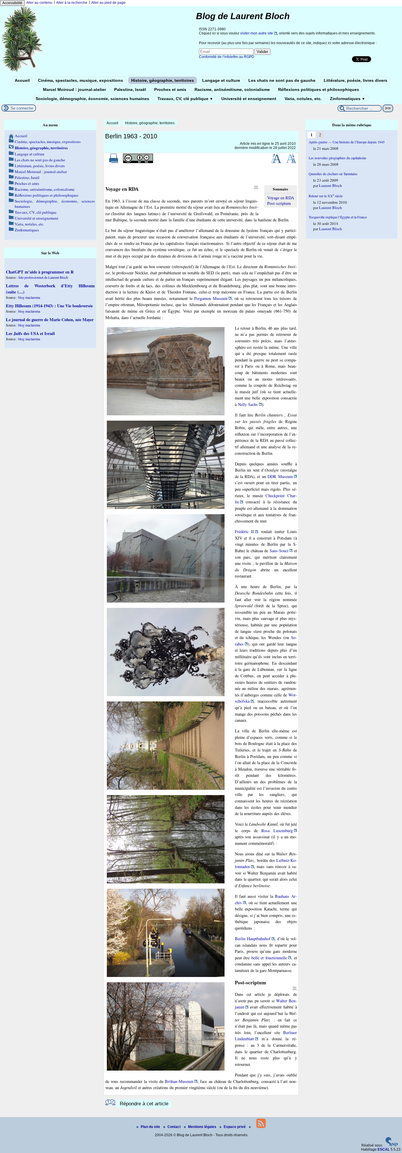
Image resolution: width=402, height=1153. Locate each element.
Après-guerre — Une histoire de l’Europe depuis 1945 (347, 142)
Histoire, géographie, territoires (162, 80)
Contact (174, 1127)
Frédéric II (244, 531)
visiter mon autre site (256, 33)
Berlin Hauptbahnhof (252, 938)
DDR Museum (280, 476)
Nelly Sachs (248, 404)
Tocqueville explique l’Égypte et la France (338, 217)
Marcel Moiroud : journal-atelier (74, 89)
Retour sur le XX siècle (326, 195)
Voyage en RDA (280, 197)
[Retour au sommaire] (256, 187)
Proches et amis (170, 89)
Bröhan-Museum (179, 1081)
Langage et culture (221, 80)
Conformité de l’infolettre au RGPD (226, 57)
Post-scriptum (279, 203)
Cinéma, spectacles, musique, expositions (80, 80)
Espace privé (235, 1127)
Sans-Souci (279, 550)
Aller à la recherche (71, 3)
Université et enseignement (248, 98)
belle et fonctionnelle (269, 957)
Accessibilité (12, 3)
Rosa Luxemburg (277, 830)
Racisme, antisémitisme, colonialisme (232, 89)
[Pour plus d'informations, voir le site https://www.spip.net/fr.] (391, 1145)
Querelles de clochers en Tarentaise (333, 173)
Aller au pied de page (108, 3)
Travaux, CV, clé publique (185, 98)
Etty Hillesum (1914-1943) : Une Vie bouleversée (49, 306)
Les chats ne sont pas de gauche (281, 80)
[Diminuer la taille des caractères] (291, 162)
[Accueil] (22, 71)
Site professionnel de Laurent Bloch (43, 277)
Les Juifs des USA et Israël (30, 333)
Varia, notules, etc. (303, 98)
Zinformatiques (347, 98)
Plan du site (151, 1127)
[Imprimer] (114, 162)
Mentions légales (202, 1127)
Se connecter (22, 108)
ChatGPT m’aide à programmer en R (40, 272)
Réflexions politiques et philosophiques (318, 89)
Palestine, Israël (130, 89)
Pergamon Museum (210, 298)
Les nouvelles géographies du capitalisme (337, 157)
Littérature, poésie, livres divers (355, 80)
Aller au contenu (39, 3)
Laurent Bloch (330, 185)
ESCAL (384, 1149)
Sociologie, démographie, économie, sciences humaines (92, 98)
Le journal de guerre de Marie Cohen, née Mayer (50, 319)
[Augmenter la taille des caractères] (276, 162)
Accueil (22, 80)
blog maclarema (29, 297)
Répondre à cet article (144, 1103)
